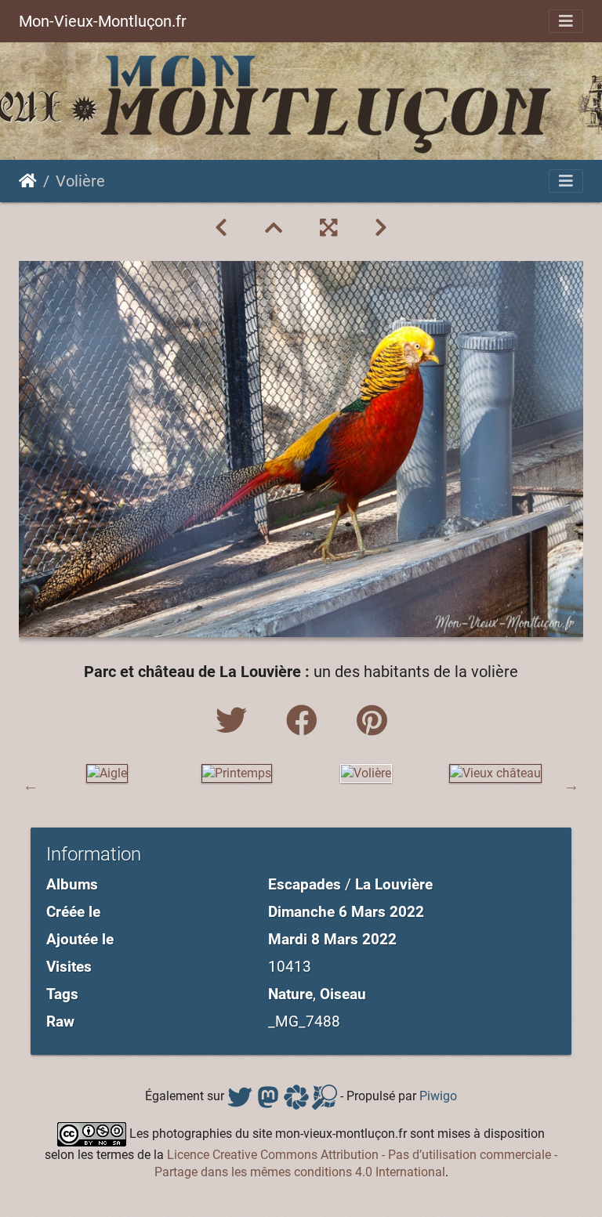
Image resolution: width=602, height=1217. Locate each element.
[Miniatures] (273, 228)
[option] (107, 773)
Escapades (304, 884)
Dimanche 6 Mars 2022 (346, 912)
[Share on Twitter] (235, 721)
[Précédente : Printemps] (221, 228)
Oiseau (343, 994)
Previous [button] (30, 785)
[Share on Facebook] (305, 721)
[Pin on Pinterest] (372, 721)
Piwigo (438, 1095)
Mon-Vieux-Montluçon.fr (103, 21)
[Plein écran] (328, 228)
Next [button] (571, 785)
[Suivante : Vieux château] (381, 228)
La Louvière (394, 884)
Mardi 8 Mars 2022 (332, 939)
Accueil (28, 181)
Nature (290, 994)
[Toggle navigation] (566, 21)
